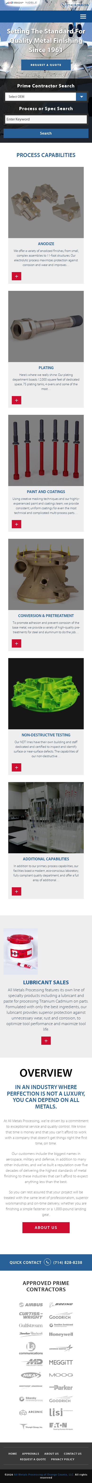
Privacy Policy (63, 1459)
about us (46, 1227)
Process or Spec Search (46, 108)
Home (12, 1453)
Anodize (46, 244)
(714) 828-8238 (77, 5)
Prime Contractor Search (46, 86)
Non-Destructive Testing (46, 735)
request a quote (46, 65)
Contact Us (73, 1453)
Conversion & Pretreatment (46, 616)
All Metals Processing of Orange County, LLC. (44, 1474)
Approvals (30, 1453)
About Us (51, 1453)
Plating (46, 368)
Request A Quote (33, 1459)
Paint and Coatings (46, 492)
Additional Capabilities (46, 859)
